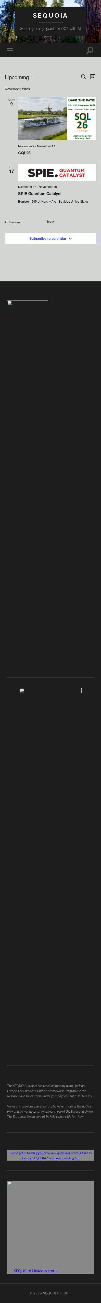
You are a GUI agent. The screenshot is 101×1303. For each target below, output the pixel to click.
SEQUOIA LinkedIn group (36, 1270)
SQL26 (24, 153)
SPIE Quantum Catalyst (40, 193)
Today (51, 221)
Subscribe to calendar (47, 238)
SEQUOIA (50, 15)
